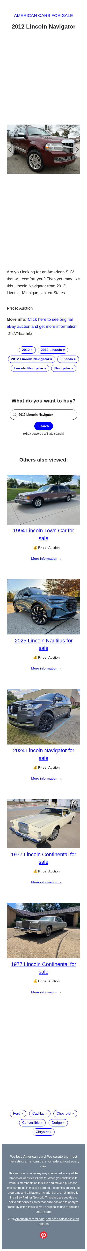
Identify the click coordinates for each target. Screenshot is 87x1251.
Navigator (62, 368)
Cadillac (38, 1113)
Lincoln (66, 359)
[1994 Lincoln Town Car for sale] (43, 523)
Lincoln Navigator (28, 368)
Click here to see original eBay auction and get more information (41, 323)
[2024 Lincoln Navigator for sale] (43, 743)
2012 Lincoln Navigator (30, 359)
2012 (26, 350)
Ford (16, 1113)
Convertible (31, 1122)
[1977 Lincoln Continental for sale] (43, 847)
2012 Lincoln (51, 350)
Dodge (57, 1122)
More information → (46, 558)
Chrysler (42, 1132)
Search (43, 426)
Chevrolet (64, 1113)
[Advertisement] (43, 78)
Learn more (43, 1211)
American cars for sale (43, 15)
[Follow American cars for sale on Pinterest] (43, 1237)
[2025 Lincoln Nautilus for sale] (43, 633)
